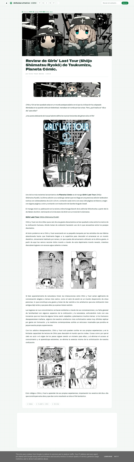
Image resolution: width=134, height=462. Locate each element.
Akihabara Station (23, 3)
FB (50, 3)
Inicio (26, 12)
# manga (30, 404)
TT (39, 3)
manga (37, 12)
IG (43, 3)
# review (55, 404)
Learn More (108, 456)
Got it (116, 456)
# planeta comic (42, 404)
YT (53, 3)
